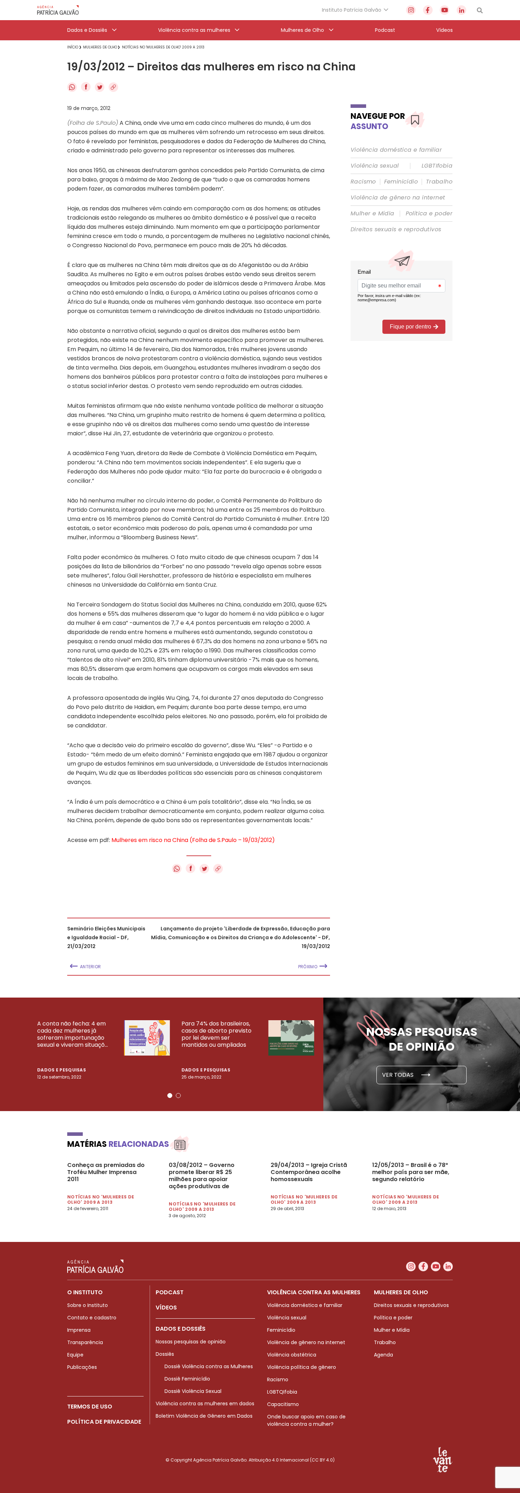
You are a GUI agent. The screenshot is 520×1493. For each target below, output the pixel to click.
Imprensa (79, 1330)
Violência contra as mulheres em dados (205, 1403)
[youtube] (444, 10)
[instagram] (411, 10)
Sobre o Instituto (87, 1305)
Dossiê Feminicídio (187, 1378)
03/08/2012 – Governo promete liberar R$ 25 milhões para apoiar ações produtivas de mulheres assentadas (202, 1176)
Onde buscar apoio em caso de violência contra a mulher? (306, 1420)
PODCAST (170, 1292)
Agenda (383, 1354)
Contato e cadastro (91, 1317)
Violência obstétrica (291, 1354)
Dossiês (165, 1354)
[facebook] (428, 10)
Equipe (75, 1354)
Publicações (82, 1367)
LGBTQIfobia (282, 1391)
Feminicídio (401, 182)
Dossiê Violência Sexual (192, 1391)
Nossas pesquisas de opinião (191, 1341)
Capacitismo (283, 1404)
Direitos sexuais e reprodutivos (396, 229)
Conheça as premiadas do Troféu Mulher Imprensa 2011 (106, 1172)
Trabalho (439, 182)
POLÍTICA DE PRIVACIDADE (104, 1422)
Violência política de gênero (301, 1367)
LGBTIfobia (437, 166)
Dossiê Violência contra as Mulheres (208, 1366)
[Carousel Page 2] (178, 1095)
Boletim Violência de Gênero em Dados (204, 1415)
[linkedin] (461, 10)
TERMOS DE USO (89, 1406)
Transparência (85, 1342)
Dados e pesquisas (61, 1070)
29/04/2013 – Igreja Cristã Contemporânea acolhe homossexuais (309, 1172)
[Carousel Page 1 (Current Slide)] (169, 1095)
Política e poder (429, 213)
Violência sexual (375, 166)
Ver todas (398, 1075)
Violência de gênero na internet (398, 197)
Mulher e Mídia (372, 213)
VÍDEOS (166, 1307)
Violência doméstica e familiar (396, 150)
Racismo (363, 182)
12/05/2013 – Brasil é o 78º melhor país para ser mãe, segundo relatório (410, 1172)
